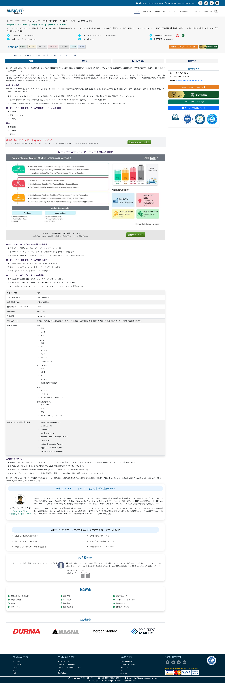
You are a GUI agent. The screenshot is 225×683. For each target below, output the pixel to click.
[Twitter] (206, 3)
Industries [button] (147, 11)
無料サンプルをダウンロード (182, 46)
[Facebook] (200, 3)
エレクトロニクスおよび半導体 (37, 55)
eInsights (196, 11)
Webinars (124, 667)
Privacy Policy (63, 661)
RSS (14, 670)
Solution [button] (172, 11)
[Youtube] (185, 664)
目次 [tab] (85, 61)
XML (14, 673)
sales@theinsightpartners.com (150, 3)
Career (15, 667)
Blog (122, 670)
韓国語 (74, 47)
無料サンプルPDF (135, 234)
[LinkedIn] (212, 3)
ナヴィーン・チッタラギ (20, 508)
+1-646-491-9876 (175, 3)
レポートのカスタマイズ (193, 101)
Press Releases (126, 661)
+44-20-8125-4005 (188, 3)
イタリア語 (64, 47)
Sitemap (123, 673)
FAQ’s (60, 670)
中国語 (82, 47)
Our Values (62, 673)
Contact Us (207, 11)
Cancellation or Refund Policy (69, 667)
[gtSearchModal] (216, 12)
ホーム (9, 55)
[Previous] (73, 576)
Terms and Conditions (66, 664)
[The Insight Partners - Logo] (15, 11)
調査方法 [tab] (192, 61)
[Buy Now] (208, 47)
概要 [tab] (32, 61)
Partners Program (127, 664)
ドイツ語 (32, 47)
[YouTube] (217, 3)
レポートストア (19, 55)
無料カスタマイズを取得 (139, 142)
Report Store (160, 11)
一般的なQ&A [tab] (139, 61)
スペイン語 (42, 47)
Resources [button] (184, 11)
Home (137, 11)
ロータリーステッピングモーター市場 (63, 55)
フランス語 (53, 47)
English (22, 47)
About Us (16, 661)
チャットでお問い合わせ (194, 108)
